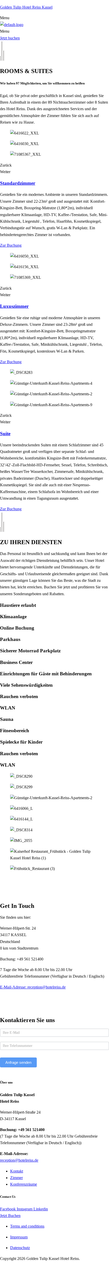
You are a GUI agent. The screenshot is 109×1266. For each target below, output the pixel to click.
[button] (54, 18)
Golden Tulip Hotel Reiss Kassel (26, 7)
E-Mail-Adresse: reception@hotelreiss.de (33, 987)
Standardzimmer (17, 183)
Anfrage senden (18, 1062)
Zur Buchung (11, 245)
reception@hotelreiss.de (19, 1160)
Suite (5, 433)
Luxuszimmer (14, 306)
